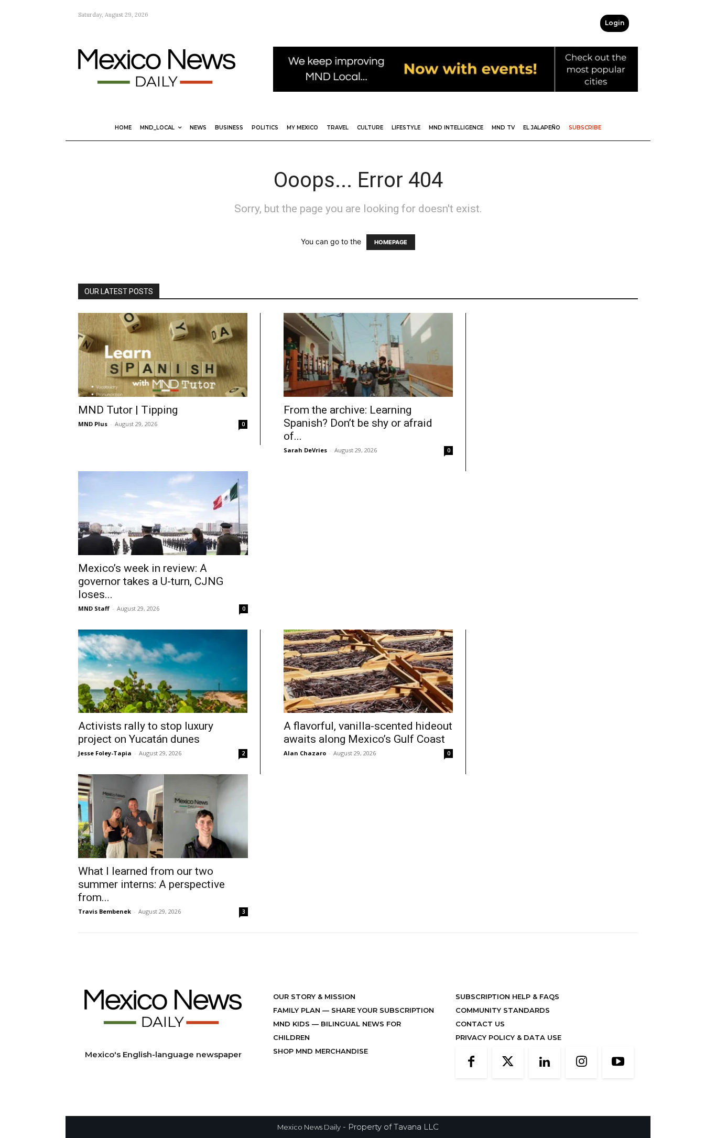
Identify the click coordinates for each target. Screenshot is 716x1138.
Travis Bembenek (104, 911)
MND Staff (94, 608)
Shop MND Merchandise (320, 1051)
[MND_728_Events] (455, 100)
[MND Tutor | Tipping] (162, 355)
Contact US (480, 1024)
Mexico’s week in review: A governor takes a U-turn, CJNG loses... (150, 581)
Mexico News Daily (309, 1127)
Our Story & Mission (314, 996)
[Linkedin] (544, 1062)
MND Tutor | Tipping (128, 410)
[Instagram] (581, 1062)
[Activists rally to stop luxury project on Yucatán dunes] (162, 671)
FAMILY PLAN (297, 1010)
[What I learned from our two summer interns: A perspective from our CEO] (163, 816)
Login (614, 23)
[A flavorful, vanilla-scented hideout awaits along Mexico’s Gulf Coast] (368, 671)
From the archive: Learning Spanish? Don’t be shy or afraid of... (358, 423)
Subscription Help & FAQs (507, 996)
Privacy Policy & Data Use (508, 1037)
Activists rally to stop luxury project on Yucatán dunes (145, 732)
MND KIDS (292, 1024)
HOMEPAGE (390, 242)
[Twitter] (508, 1062)
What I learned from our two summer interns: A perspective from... (151, 884)
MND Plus (92, 424)
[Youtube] (618, 1062)
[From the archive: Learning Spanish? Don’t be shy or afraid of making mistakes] (368, 355)
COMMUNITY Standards (502, 1010)
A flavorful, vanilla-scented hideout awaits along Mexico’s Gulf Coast (368, 732)
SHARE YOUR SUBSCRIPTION (381, 1010)
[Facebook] (471, 1062)
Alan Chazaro (305, 753)
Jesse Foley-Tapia (105, 753)
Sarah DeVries (305, 450)
